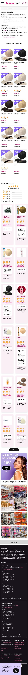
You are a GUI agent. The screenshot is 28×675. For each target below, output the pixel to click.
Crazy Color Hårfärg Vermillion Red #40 (21, 303)
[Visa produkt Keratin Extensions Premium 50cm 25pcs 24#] (21, 336)
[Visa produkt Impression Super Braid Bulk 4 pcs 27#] (21, 215)
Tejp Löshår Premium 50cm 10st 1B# (6, 114)
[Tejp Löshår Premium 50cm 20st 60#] (7, 55)
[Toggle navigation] (2, 3)
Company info (18, 648)
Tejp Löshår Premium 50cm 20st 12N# (6, 141)
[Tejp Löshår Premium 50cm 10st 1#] (20, 55)
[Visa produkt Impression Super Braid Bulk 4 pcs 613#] (7, 257)
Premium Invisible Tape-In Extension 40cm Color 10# (20, 395)
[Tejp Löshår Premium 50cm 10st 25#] (20, 79)
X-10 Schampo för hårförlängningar (20, 266)
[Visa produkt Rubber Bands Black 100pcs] (7, 215)
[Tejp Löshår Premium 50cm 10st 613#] (20, 106)
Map (22, 567)
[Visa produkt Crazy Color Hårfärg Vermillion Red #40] (21, 295)
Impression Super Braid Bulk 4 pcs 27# (21, 225)
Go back (5, 30)
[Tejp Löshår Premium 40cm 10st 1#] (20, 156)
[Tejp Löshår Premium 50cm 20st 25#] (20, 133)
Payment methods (19, 644)
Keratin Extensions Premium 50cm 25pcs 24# (21, 346)
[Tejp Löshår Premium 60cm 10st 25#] (7, 79)
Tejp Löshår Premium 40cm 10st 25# (6, 164)
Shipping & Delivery (19, 642)
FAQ (2, 650)
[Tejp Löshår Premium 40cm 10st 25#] (7, 156)
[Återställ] (25, 8)
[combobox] (14, 8)
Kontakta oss (4, 648)
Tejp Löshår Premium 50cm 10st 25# (19, 87)
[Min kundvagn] (26, 3)
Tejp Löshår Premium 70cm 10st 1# (7, 303)
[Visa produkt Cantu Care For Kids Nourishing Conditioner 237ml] (7, 386)
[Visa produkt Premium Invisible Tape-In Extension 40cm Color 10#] (21, 386)
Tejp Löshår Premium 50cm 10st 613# (19, 114)
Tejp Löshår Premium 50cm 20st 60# (6, 63)
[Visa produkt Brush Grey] (7, 425)
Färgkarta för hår (5, 658)
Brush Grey (5, 433)
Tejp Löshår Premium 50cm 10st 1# (19, 63)
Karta (17, 605)
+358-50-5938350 (8, 607)
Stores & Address (5, 656)
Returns (16, 646)
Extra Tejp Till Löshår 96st (7, 344)
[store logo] (13, 3)
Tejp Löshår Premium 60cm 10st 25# (6, 87)
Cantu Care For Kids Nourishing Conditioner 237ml (7, 397)
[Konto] (23, 3)
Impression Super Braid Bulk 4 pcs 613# (7, 266)
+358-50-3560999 (8, 569)
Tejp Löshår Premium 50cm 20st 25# (19, 141)
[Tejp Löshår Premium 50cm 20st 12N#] (7, 133)
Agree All (16, 670)
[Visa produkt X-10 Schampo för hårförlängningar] (21, 257)
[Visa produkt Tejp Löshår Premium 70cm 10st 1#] (7, 295)
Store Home (6, 37)
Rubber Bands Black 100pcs (7, 225)
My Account (12, 37)
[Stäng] (2, 8)
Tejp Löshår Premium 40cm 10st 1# (19, 164)
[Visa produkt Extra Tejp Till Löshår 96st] (7, 336)
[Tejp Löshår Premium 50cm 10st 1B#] (7, 106)
